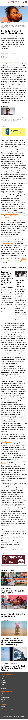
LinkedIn (3, 688)
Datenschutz (16, 716)
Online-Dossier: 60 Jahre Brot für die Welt (13, 531)
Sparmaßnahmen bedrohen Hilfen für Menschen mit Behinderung (13, 643)
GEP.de (3, 706)
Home (2, 57)
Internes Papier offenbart (10, 638)
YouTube (3, 680)
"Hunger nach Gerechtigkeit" (9, 214)
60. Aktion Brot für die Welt (7, 549)
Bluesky (3, 684)
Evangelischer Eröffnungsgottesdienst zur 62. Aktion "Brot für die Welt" (7, 278)
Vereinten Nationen (7, 243)
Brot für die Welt (19, 549)
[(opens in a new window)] (13, 132)
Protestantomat (5, 697)
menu (2, 2)
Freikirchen (4, 712)
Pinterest (3, 682)
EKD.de (3, 708)
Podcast (3, 699)
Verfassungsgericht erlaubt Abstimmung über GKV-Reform (13, 668)
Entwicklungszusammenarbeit (8, 53)
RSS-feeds (4, 694)
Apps (2, 701)
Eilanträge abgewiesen (9, 663)
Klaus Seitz (10, 51)
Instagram (4, 679)
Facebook (3, 677)
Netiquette (5, 716)
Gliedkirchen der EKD (7, 710)
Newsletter (4, 695)
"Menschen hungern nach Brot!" (10, 62)
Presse (10, 716)
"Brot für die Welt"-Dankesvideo (10, 544)
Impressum (22, 716)
